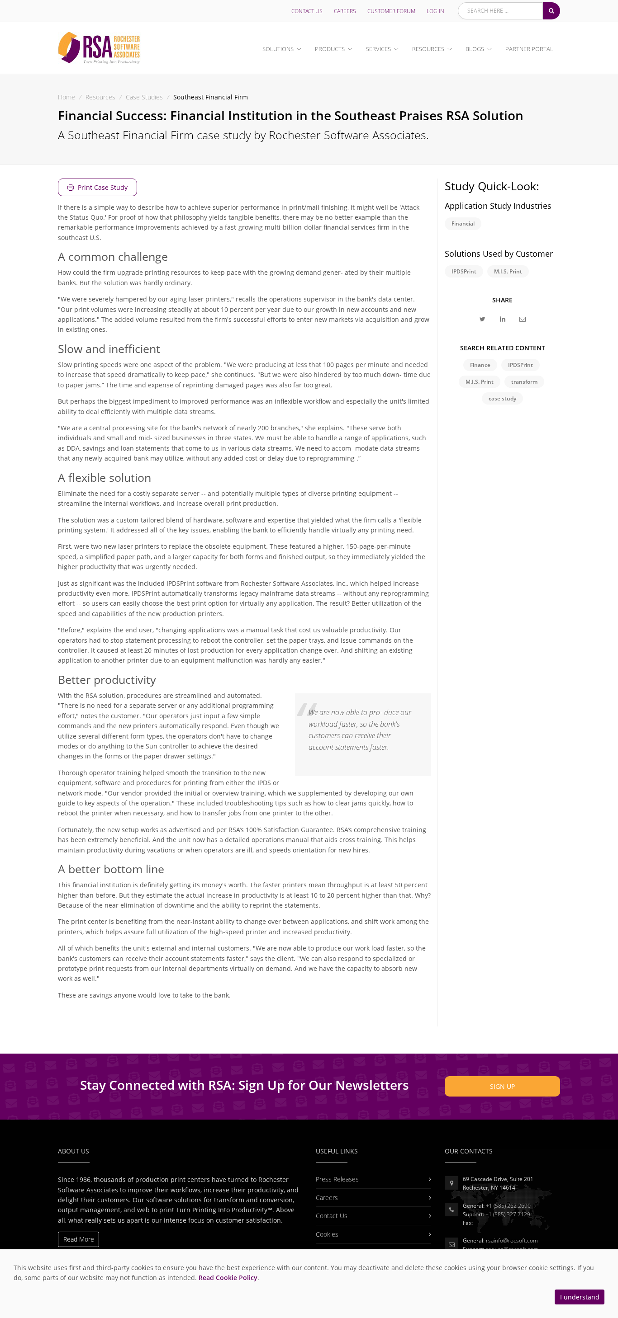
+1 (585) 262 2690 (508, 1206)
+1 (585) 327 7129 (507, 1214)
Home (66, 97)
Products (330, 49)
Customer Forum (391, 11)
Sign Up (502, 1086)
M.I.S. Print (508, 271)
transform (524, 382)
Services (378, 49)
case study (502, 398)
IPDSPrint (464, 271)
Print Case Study (102, 187)
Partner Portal (529, 49)
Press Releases (337, 1179)
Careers (345, 11)
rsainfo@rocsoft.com (512, 1240)
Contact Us (307, 11)
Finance (480, 365)
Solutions (278, 49)
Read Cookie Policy (228, 1277)
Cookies (327, 1234)
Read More (78, 1239)
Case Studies (144, 97)
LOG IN (435, 11)
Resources (428, 49)
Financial (463, 223)
